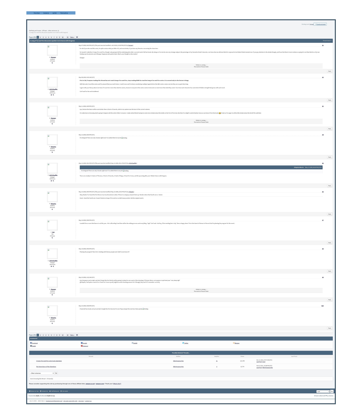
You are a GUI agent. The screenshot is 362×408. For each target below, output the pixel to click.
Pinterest (85, 346)
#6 (323, 192)
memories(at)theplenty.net (54, 401)
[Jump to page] (77, 37)
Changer (53, 57)
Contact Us (44, 391)
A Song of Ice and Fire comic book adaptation (49, 361)
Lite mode (65, 391)
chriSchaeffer (53, 89)
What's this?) (117, 383)
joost (263, 362)
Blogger (237, 343)
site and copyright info (70, 401)
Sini (53, 232)
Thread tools (326, 40)
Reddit (135, 343)
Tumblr (34, 346)
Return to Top (35, 391)
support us (88, 401)
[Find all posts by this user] (52, 63)
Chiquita (53, 147)
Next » (72, 37)
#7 (323, 220)
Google (84, 343)
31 (216, 361)
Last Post (259, 362)
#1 (323, 45)
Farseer (130, 45)
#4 (323, 135)
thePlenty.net (55, 391)
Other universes (52, 30)
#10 (322, 306)
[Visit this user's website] (51, 95)
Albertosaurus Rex (178, 361)
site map (81, 401)
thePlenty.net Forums (35, 30)
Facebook (35, 343)
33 (67, 37)
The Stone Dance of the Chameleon (46, 366)
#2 (323, 77)
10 (62, 37)
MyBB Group (51, 396)
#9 (323, 277)
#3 (323, 106)
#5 (323, 163)
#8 (323, 249)
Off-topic (44, 30)
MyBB (37, 396)
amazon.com (100, 383)
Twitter (186, 343)
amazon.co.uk (90, 383)
